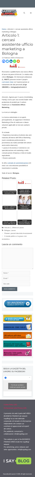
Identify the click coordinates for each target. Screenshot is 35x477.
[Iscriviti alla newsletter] (17, 321)
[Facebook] (3, 61)
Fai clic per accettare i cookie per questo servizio (17, 386)
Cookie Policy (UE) (10, 405)
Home (4, 29)
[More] (18, 61)
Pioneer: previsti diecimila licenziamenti (18, 233)
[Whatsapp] (14, 61)
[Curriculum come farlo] (17, 330)
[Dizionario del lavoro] (17, 347)
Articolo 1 (7, 228)
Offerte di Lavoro (18, 228)
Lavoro (13, 230)
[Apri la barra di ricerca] (24, 13)
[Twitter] (7, 61)
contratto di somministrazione (17, 163)
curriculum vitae (7, 82)
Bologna (7, 230)
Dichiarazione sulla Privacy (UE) (15, 408)
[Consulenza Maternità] (17, 355)
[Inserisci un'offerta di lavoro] (17, 307)
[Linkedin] (11, 61)
